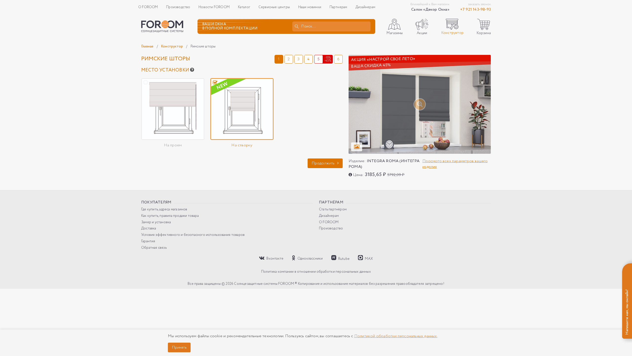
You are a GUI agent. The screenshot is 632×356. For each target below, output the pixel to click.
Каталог (244, 7)
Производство (178, 7)
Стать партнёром (333, 209)
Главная (147, 46)
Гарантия (148, 241)
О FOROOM (148, 7)
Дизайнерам (365, 7)
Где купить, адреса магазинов (164, 209)
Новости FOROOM (214, 7)
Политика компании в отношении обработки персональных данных (316, 272)
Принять (179, 347)
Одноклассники (310, 258)
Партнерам (338, 7)
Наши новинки (309, 7)
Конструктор (172, 46)
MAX (368, 258)
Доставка (148, 228)
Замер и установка (156, 222)
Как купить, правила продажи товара (170, 216)
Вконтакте (274, 258)
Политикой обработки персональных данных (395, 336)
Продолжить (324, 163)
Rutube (343, 258)
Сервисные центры (274, 7)
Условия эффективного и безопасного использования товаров (193, 235)
